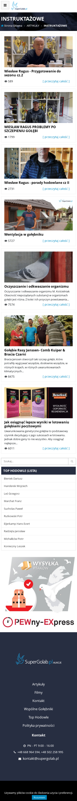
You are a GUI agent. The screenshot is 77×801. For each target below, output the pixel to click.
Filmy (38, 692)
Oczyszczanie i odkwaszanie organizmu (36, 286)
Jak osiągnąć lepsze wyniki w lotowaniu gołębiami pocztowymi (36, 424)
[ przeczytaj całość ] (56, 81)
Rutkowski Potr (13, 516)
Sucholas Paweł (13, 508)
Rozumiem (39, 797)
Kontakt (38, 700)
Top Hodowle (39, 717)
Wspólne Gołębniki (38, 709)
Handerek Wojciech (16, 486)
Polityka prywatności (38, 725)
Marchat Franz (13, 501)
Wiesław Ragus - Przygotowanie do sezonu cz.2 (32, 73)
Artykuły (38, 684)
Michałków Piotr (14, 539)
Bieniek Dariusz (13, 478)
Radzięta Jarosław (14, 531)
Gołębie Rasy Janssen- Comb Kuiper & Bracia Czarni (34, 352)
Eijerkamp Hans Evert (17, 524)
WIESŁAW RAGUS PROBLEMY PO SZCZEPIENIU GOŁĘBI (30, 129)
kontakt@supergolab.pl (41, 758)
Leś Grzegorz (12, 493)
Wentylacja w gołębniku (24, 234)
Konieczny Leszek (14, 546)
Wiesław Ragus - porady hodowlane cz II (36, 182)
